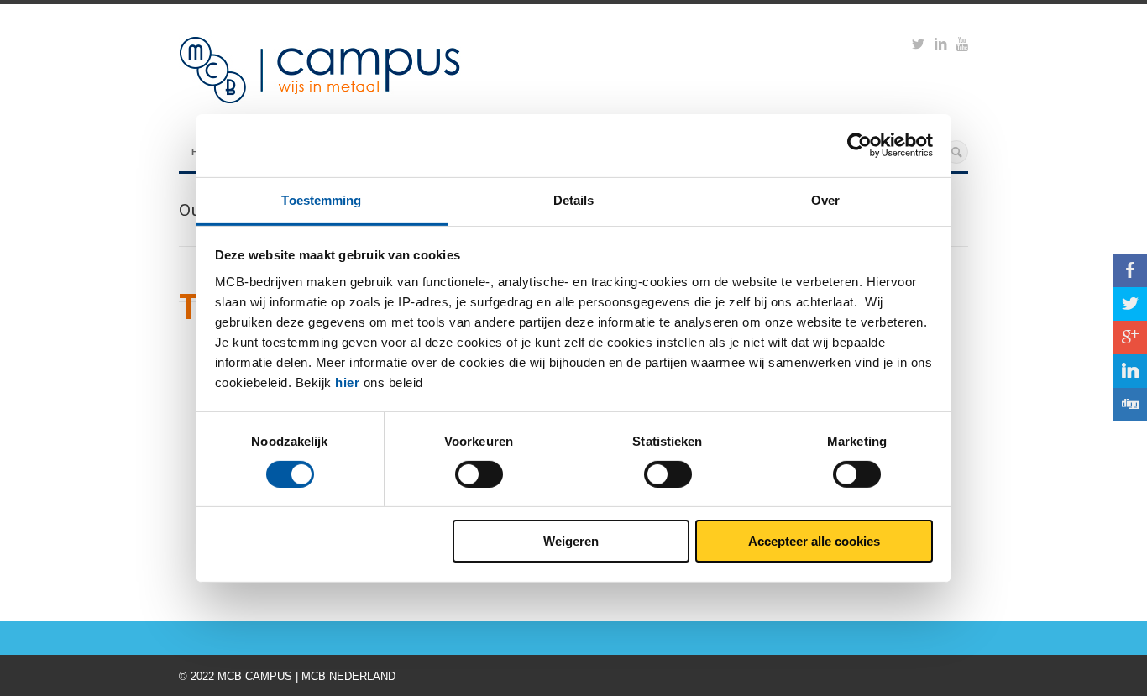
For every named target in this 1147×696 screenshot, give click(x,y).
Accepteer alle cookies (814, 541)
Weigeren (571, 541)
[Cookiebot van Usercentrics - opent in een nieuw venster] (859, 145)
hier (347, 381)
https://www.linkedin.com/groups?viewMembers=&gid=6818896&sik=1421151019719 (940, 46)
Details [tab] (573, 199)
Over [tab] (825, 199)
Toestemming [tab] (321, 199)
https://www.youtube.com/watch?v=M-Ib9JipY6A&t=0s (962, 46)
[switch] (479, 474)
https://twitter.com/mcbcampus (918, 46)
